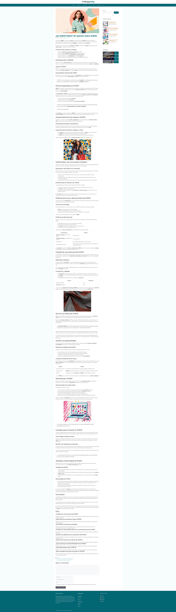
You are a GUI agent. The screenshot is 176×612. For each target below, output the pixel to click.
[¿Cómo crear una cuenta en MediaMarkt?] (105, 41)
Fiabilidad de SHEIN (66, 558)
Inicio (73, 5)
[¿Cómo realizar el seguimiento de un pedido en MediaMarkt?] (105, 24)
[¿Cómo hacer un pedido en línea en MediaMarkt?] (105, 30)
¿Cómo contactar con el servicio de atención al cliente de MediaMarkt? (113, 34)
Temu (79, 606)
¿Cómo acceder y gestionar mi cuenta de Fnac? (64, 559)
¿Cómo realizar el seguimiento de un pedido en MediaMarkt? (113, 22)
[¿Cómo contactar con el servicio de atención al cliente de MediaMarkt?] (105, 36)
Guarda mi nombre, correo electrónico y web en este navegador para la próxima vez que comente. (76, 584)
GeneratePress (69, 610)
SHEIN (58, 557)
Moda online (72, 558)
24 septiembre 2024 (113, 24)
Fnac (94, 5)
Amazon (78, 5)
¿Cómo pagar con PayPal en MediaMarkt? (64, 560)
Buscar (104, 10)
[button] (103, 5)
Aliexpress (84, 5)
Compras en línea (60, 558)
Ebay (90, 5)
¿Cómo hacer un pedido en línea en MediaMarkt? (113, 28)
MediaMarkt (80, 601)
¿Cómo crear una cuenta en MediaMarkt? (113, 40)
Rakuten (99, 5)
